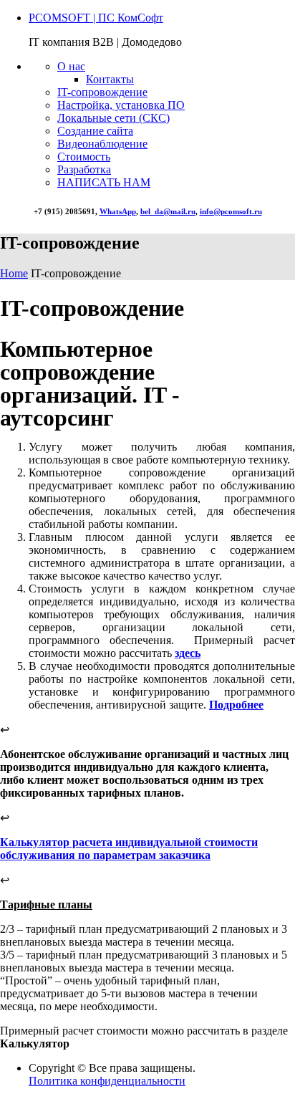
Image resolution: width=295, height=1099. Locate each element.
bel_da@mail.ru (167, 211)
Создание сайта (95, 131)
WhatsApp (118, 211)
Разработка (84, 169)
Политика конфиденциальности (107, 1081)
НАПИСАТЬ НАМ (103, 182)
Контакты (110, 79)
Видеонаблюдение (102, 144)
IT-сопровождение (102, 92)
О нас (71, 66)
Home (14, 273)
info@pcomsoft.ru (231, 211)
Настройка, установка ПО (121, 105)
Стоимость (83, 156)
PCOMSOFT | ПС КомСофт (96, 17)
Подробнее (236, 705)
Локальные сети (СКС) (113, 118)
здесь (187, 653)
